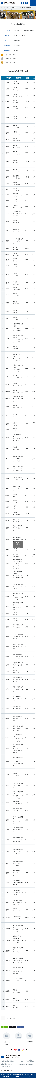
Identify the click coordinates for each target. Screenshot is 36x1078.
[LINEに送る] (4, 1027)
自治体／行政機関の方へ (6, 1075)
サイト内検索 (26, 3)
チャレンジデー (15, 7)
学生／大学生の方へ (30, 1075)
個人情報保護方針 (6, 1071)
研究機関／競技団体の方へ (18, 1075)
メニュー (33, 3)
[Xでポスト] (12, 1027)
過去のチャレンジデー (27, 7)
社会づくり (7, 7)
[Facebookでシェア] (20, 1027)
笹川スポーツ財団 (1, 7)
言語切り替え (22, 3)
